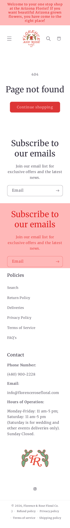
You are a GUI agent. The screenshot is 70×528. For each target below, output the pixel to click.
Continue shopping (35, 107)
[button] (9, 38)
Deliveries (15, 308)
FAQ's (12, 338)
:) (12, 511)
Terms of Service (21, 328)
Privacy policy (49, 511)
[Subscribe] (57, 190)
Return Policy (18, 298)
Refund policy (26, 511)
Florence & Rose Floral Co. (41, 505)
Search (12, 288)
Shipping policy (50, 518)
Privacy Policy (19, 318)
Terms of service (24, 518)
